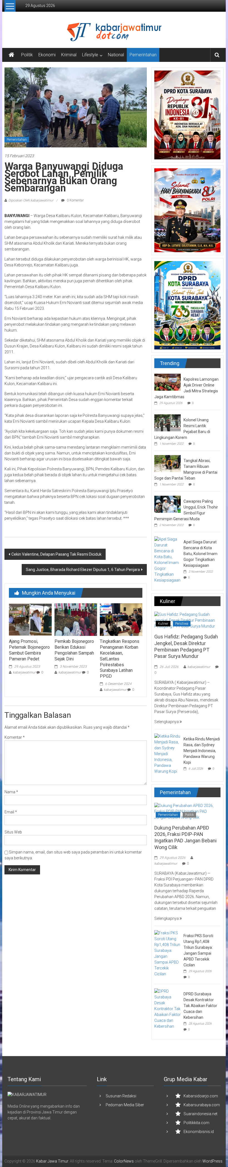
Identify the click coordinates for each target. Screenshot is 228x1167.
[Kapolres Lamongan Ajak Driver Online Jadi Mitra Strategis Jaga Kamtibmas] (167, 382)
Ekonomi (47, 54)
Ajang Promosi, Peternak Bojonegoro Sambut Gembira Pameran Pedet (29, 650)
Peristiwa (181, 624)
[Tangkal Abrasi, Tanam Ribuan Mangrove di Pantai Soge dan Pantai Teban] (167, 463)
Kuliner (163, 624)
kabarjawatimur (24, 672)
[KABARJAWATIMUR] (27, 1094)
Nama (11, 792)
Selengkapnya (167, 721)
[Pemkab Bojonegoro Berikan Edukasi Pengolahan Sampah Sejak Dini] (75, 619)
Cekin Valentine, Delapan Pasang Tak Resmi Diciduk (56, 554)
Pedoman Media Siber (125, 1105)
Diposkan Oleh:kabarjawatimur (30, 200)
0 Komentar (75, 200)
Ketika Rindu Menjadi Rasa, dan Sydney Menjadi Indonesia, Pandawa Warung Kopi (202, 751)
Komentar (14, 737)
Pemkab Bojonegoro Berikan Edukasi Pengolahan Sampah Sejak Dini (74, 650)
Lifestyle (90, 54)
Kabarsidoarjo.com (201, 1096)
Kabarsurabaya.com (202, 1105)
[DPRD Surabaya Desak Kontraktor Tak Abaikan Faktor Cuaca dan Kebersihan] (167, 1008)
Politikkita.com (196, 1122)
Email (10, 812)
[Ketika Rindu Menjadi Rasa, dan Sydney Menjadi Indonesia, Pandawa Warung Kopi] (167, 753)
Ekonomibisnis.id (199, 1131)
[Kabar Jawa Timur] (11, 55)
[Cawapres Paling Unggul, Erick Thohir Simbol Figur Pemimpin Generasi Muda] (167, 504)
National (116, 54)
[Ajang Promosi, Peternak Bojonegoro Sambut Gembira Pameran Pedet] (30, 619)
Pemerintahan (143, 54)
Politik (27, 54)
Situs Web (13, 832)
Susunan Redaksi (121, 1096)
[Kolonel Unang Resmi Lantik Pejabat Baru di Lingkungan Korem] (167, 422)
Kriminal (68, 54)
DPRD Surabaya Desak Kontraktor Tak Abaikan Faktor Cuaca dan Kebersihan (200, 1006)
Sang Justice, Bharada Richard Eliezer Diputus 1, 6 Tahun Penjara (83, 569)
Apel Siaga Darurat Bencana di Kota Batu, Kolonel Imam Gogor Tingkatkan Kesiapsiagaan (200, 554)
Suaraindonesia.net (200, 1114)
